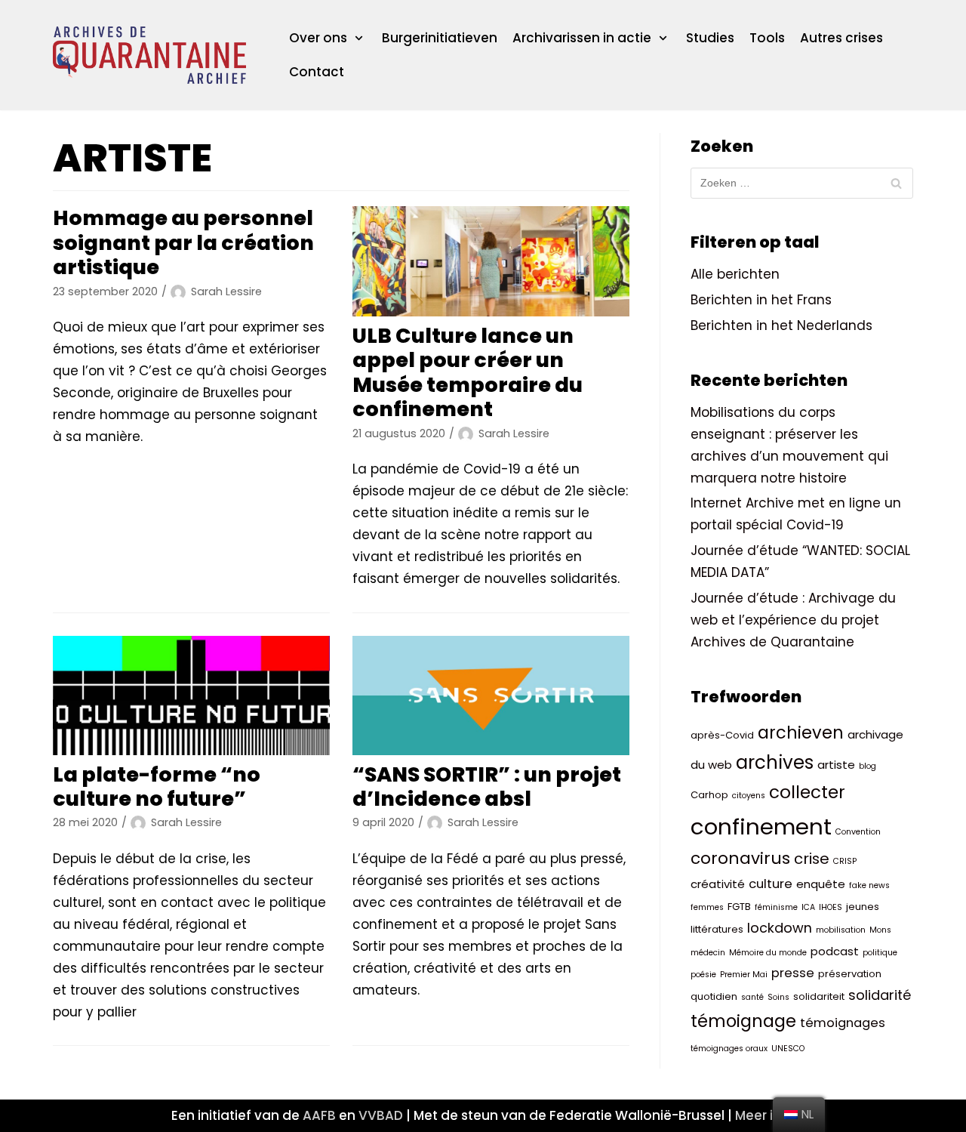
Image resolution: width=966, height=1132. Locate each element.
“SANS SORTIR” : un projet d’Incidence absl (486, 786)
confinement (761, 826)
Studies (710, 38)
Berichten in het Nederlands (781, 325)
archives (775, 762)
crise (811, 858)
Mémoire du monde (768, 952)
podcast (835, 951)
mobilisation (841, 930)
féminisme (776, 907)
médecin (708, 952)
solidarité (879, 994)
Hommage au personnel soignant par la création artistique (183, 242)
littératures (717, 929)
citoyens (748, 795)
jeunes (862, 906)
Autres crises (841, 38)
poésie (703, 974)
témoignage (743, 1021)
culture (770, 884)
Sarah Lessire (226, 291)
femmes (707, 907)
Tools (767, 38)
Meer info (765, 1115)
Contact (316, 72)
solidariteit (818, 996)
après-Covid (722, 735)
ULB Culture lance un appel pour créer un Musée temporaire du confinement (467, 372)
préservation (849, 974)
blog (867, 766)
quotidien (714, 996)
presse (792, 973)
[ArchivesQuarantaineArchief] (149, 55)
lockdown (779, 927)
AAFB (319, 1115)
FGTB (739, 906)
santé (752, 997)
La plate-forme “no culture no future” (156, 786)
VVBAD (380, 1115)
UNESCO (787, 1048)
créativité (718, 884)
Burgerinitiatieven (439, 38)
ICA (808, 907)
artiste (836, 765)
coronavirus (740, 858)
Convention (858, 831)
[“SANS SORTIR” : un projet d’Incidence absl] (490, 695)
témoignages (842, 1023)
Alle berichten (735, 274)
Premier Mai (744, 974)
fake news (869, 885)
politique (880, 952)
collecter (807, 792)
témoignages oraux (729, 1048)
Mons (880, 930)
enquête (820, 884)
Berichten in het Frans (761, 300)
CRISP (845, 861)
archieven (801, 732)
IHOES (830, 907)
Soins (778, 997)
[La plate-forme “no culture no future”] (191, 695)
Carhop (709, 795)
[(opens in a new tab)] (490, 261)
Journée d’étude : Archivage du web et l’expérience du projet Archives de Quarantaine (793, 620)
